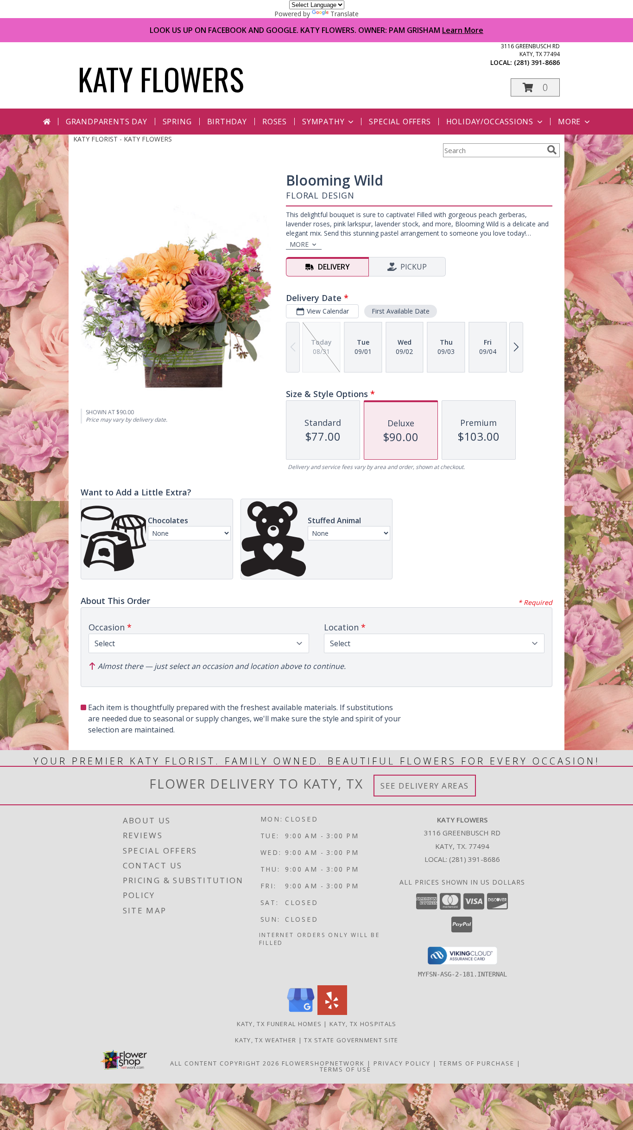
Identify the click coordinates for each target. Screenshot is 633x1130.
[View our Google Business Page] (301, 1012)
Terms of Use (345, 1069)
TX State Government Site (351, 1040)
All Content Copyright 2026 (224, 1063)
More (569, 121)
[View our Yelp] (332, 1012)
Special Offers (399, 121)
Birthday (227, 121)
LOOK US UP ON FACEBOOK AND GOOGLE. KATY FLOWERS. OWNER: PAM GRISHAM (316, 30)
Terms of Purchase (476, 1063)
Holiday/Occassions (489, 121)
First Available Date (401, 311)
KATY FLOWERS (161, 78)
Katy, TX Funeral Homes (279, 1024)
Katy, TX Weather (266, 1040)
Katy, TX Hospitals (362, 1024)
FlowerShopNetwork (323, 1063)
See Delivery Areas (424, 785)
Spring (177, 121)
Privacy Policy (401, 1063)
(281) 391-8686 (537, 62)
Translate (344, 13)
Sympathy (323, 121)
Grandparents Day (106, 121)
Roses (274, 121)
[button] (535, 87)
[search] (551, 150)
